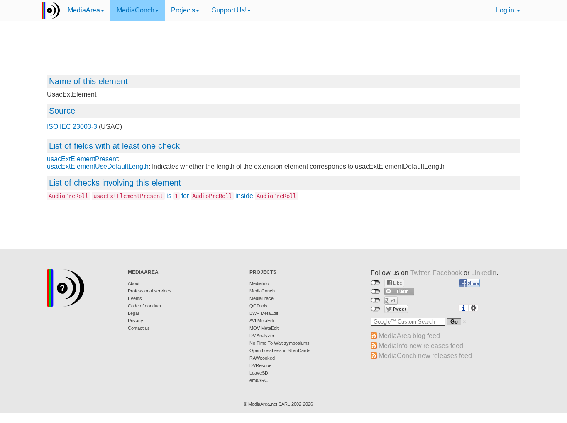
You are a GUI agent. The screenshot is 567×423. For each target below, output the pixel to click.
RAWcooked (262, 357)
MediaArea (84, 10)
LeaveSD (258, 372)
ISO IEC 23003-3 (72, 126)
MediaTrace (261, 298)
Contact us (139, 328)
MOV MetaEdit (264, 328)
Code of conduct (144, 305)
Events (135, 298)
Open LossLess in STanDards (279, 350)
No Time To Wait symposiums (279, 343)
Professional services (149, 290)
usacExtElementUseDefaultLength (98, 166)
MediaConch (135, 10)
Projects (183, 10)
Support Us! (229, 10)
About (133, 283)
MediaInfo (259, 283)
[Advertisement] (283, 51)
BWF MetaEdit (263, 313)
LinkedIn (483, 272)
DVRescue (260, 365)
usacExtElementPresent (82, 158)
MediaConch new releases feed (425, 355)
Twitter (419, 272)
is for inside (172, 195)
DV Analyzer (261, 335)
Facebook (447, 272)
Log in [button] (506, 10)
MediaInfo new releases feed (421, 345)
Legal (133, 313)
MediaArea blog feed (409, 335)
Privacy (135, 320)
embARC (258, 380)
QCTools (258, 305)
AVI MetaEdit (262, 320)
